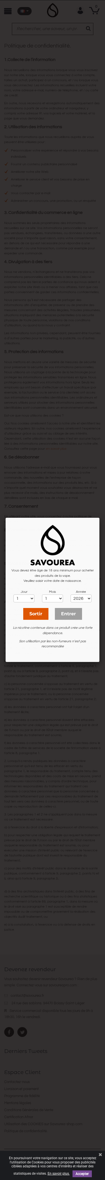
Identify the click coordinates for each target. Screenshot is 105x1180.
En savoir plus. (59, 1174)
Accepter (82, 1174)
